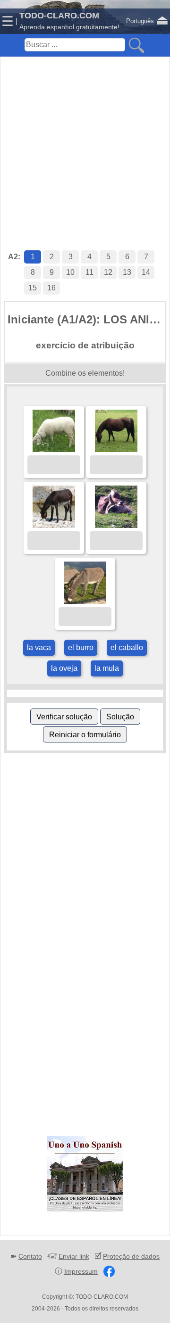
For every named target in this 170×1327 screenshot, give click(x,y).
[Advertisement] (85, 144)
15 (32, 288)
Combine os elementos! (85, 373)
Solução (120, 717)
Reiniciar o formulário (85, 735)
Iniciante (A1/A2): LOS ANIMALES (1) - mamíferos (86, 319)
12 (108, 272)
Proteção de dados (131, 1256)
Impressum (81, 1271)
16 (51, 288)
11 (89, 272)
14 (146, 272)
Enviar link (74, 1256)
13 (127, 272)
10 (70, 272)
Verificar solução (64, 717)
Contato (30, 1256)
